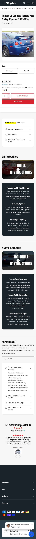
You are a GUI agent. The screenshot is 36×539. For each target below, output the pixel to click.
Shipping (4, 84)
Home (5, 8)
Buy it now (18, 102)
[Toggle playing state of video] (18, 169)
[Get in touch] (28, 3)
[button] (3, 3)
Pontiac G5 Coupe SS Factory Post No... (20, 8)
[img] (18, 428)
